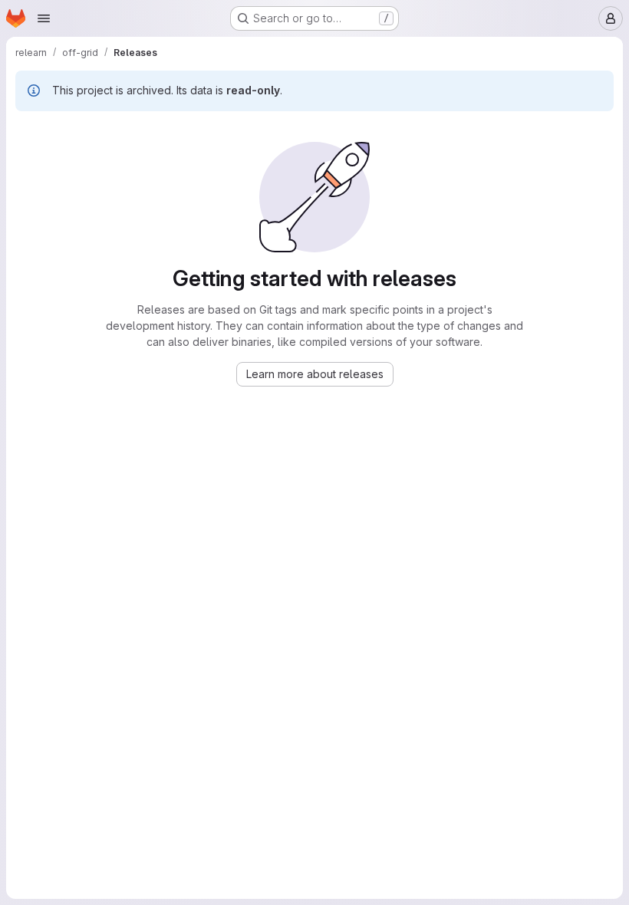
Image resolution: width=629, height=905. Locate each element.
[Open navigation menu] (43, 18)
